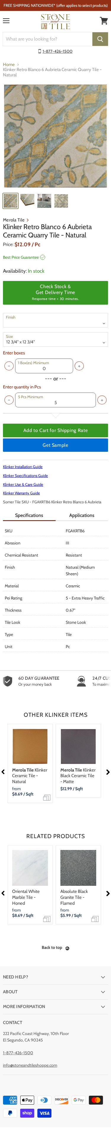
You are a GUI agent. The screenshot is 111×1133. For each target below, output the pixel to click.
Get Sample (55, 445)
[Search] (100, 39)
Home (9, 64)
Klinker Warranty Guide (21, 493)
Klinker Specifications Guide (25, 475)
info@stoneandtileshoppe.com (30, 1065)
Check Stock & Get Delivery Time (55, 292)
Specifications (29, 515)
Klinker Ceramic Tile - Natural (29, 775)
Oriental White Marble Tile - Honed (26, 897)
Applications (81, 515)
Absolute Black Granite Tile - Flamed (74, 897)
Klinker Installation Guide (23, 466)
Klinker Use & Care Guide (23, 484)
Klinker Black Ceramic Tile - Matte (78, 775)
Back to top (52, 947)
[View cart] (104, 21)
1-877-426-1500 (58, 51)
